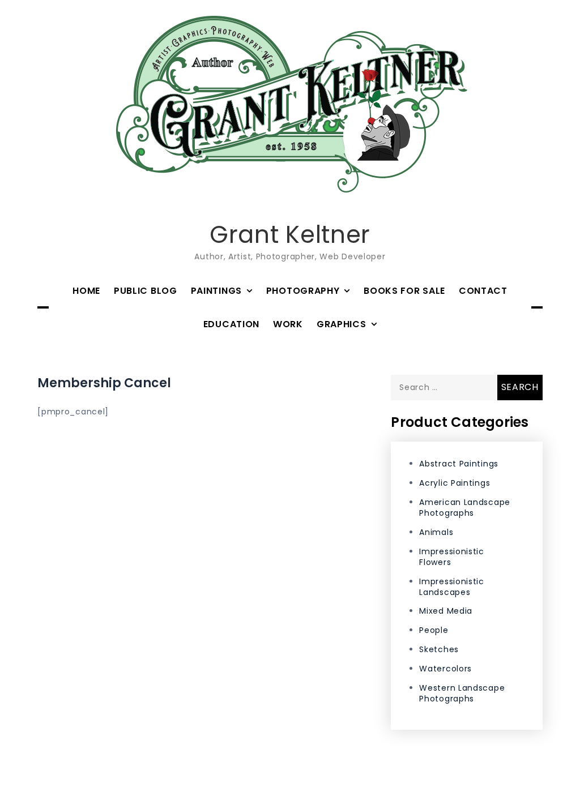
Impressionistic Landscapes (451, 587)
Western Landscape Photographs (462, 693)
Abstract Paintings (458, 463)
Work (288, 324)
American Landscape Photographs (464, 507)
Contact (483, 290)
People (433, 630)
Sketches (439, 649)
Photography (303, 290)
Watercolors (445, 668)
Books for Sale (404, 290)
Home (86, 290)
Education (231, 324)
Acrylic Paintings (454, 483)
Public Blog (145, 290)
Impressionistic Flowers (451, 557)
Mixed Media (445, 611)
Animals (436, 532)
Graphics (341, 324)
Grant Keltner (290, 234)
